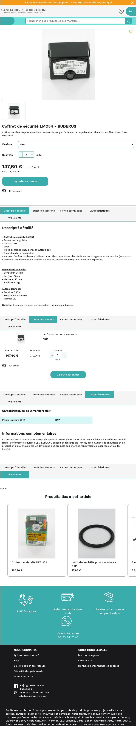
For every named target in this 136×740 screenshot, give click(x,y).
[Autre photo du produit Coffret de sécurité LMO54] (14, 111)
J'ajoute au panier (25, 181)
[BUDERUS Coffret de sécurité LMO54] (68, 64)
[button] (3, 540)
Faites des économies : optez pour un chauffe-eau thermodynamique (68, 2)
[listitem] (36, 540)
